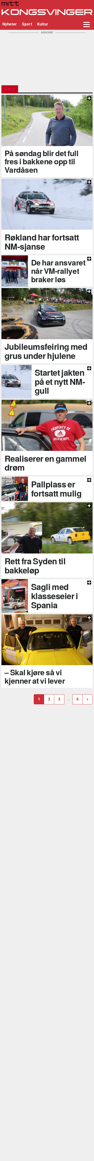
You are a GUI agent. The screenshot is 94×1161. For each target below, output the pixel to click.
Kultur (42, 24)
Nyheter (9, 24)
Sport (27, 24)
